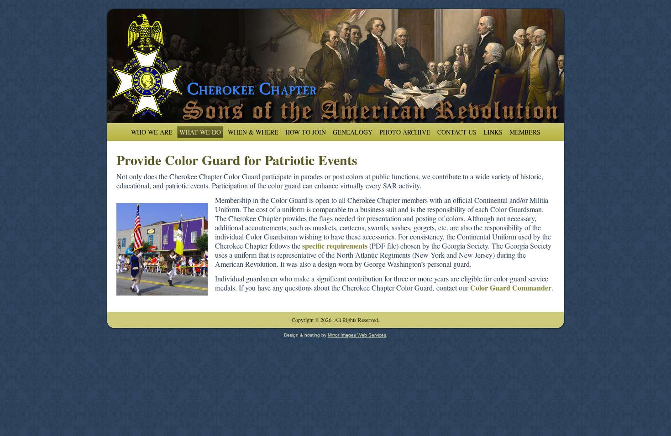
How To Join (305, 132)
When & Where (253, 132)
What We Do (200, 132)
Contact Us (457, 132)
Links (493, 132)
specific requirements (334, 245)
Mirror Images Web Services (357, 334)
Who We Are (152, 132)
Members (524, 132)
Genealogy (352, 132)
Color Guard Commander (510, 287)
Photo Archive (404, 132)
